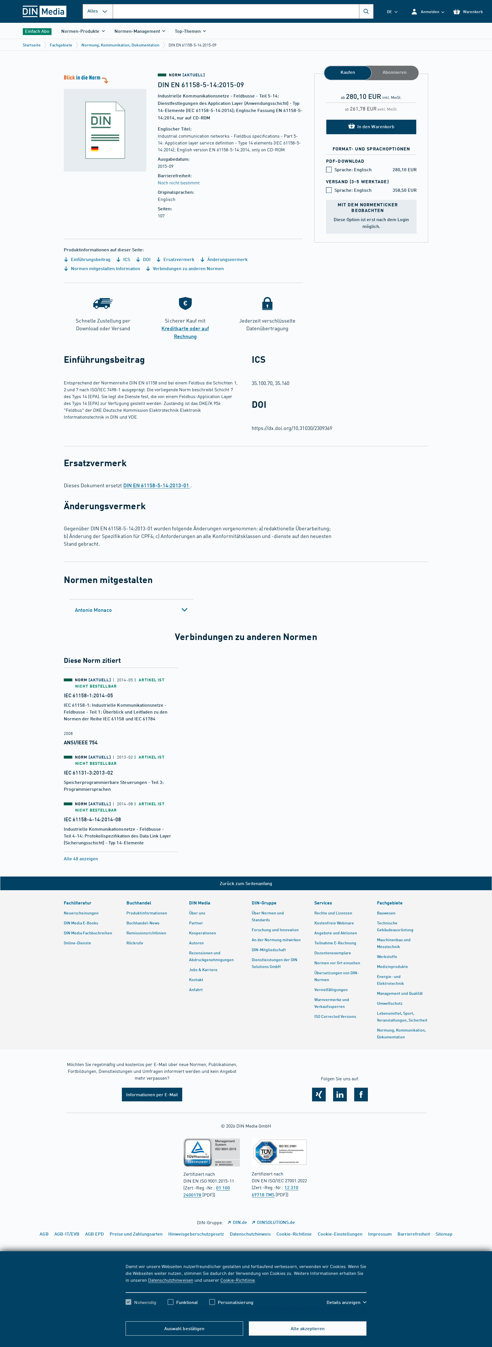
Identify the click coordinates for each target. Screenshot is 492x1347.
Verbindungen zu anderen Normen (188, 268)
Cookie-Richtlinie (237, 1280)
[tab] (131, 610)
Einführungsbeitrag (90, 259)
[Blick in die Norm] (105, 123)
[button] (427, 11)
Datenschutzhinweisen (170, 1280)
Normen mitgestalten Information (105, 268)
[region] (246, 1289)
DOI (146, 259)
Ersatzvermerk (178, 259)
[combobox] (243, 11)
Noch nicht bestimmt (179, 182)
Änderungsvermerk (227, 259)
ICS (126, 259)
